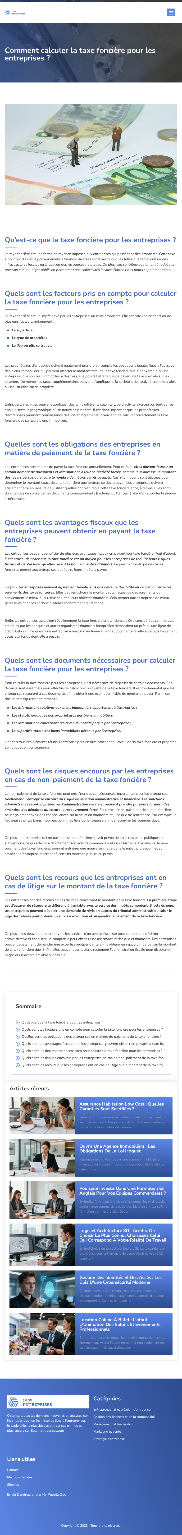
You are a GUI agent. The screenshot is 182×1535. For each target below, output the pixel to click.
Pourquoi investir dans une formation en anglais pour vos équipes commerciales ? (122, 1190)
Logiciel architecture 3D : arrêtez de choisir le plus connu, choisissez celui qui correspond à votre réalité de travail (122, 1235)
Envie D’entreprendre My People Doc (36, 1494)
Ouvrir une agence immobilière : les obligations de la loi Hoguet (117, 1148)
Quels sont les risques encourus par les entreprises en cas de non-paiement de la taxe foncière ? (94, 1057)
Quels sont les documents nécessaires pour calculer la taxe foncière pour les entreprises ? (92, 1050)
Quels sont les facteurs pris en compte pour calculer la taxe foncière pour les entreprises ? (92, 1029)
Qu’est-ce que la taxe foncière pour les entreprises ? (62, 1022)
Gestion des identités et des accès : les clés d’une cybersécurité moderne (120, 1280)
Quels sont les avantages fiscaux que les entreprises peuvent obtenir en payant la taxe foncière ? (94, 1043)
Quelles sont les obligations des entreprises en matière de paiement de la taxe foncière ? (92, 1036)
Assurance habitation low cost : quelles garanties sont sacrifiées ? (121, 1106)
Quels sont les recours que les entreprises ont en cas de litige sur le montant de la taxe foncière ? (94, 1065)
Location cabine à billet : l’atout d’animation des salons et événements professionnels (119, 1324)
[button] (171, 12)
